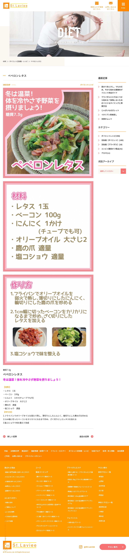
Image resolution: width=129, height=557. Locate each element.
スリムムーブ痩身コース (44, 486)
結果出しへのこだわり (12, 486)
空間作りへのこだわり (12, 491)
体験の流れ (9, 502)
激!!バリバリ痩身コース (44, 476)
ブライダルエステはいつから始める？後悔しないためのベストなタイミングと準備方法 (112, 101)
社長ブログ (96, 451)
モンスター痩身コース (43, 481)
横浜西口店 (102, 507)
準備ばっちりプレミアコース (77, 491)
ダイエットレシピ (86, 84)
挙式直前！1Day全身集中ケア (78, 496)
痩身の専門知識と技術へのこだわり (17, 472)
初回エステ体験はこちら (97, 8)
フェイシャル (72, 518)
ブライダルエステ (74, 467)
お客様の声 (15, 451)
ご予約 (6, 456)
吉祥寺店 (102, 486)
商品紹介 (25, 451)
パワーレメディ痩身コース (45, 490)
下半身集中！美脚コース (44, 512)
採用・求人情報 (108, 451)
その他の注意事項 (11, 516)
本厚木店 (102, 521)
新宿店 (101, 476)
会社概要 (120, 451)
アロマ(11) (105, 153)
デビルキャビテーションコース (46, 526)
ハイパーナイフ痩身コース (45, 495)
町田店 (101, 495)
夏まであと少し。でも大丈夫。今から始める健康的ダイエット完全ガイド (112, 89)
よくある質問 (9, 512)
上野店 (101, 481)
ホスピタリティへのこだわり (15, 477)
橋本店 (101, 516)
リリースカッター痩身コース (46, 500)
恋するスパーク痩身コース (45, 530)
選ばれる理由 (9, 467)
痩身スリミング (42, 472)
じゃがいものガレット (110, 110)
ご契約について (10, 507)
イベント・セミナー (58, 451)
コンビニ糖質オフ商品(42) (111, 148)
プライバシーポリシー (33, 456)
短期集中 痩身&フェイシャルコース (80, 487)
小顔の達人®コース (74, 522)
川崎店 (101, 511)
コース (38, 467)
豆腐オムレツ (106, 119)
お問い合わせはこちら (110, 8)
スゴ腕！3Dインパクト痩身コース (47, 516)
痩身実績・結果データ (39, 451)
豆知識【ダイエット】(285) (112, 140)
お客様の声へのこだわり (13, 481)
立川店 (101, 490)
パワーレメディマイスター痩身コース (49, 521)
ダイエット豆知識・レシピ (79, 451)
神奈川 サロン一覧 (105, 502)
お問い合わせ (17, 456)
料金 (6, 451)
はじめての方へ (10, 498)
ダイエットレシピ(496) (110, 136)
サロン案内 (102, 467)
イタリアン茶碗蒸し (109, 114)
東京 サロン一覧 (104, 472)
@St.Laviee (89, 547)
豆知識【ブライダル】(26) (111, 144)
